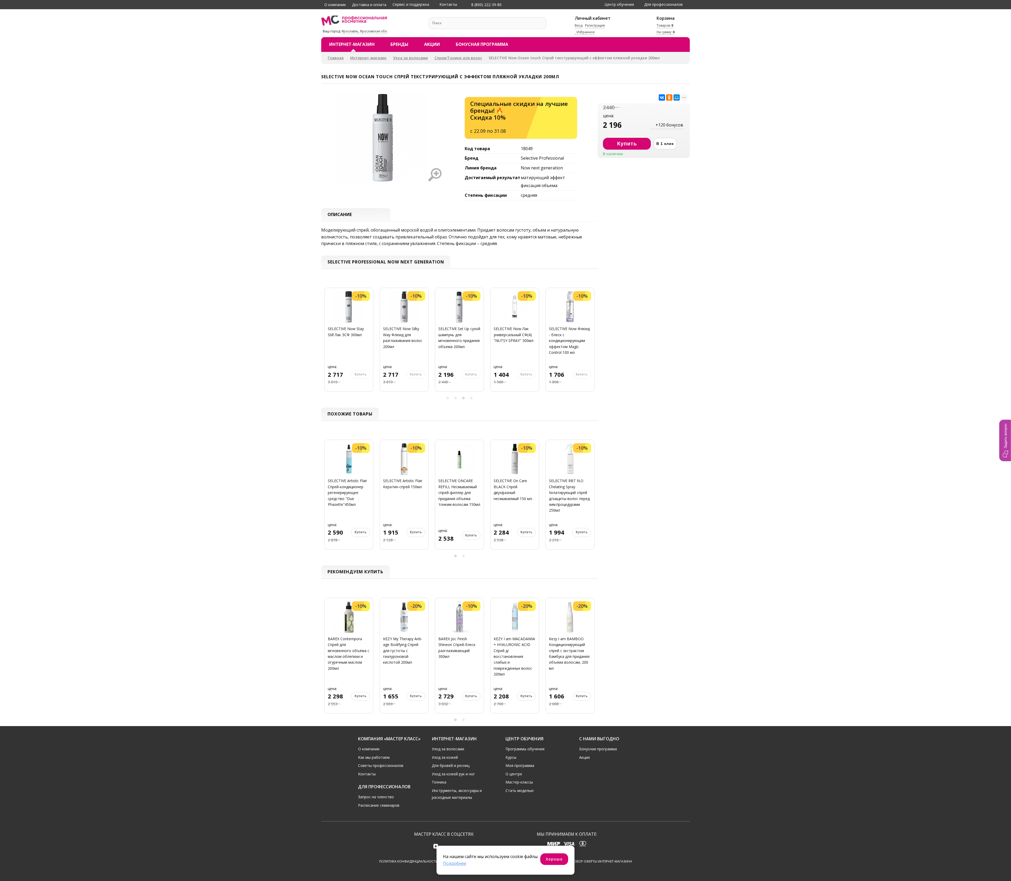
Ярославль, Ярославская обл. (364, 31)
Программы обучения (525, 748)
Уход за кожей (445, 757)
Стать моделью (520, 790)
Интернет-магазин (352, 44)
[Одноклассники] (669, 97)
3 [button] (463, 398)
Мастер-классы (519, 782)
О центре (514, 773)
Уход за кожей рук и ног (453, 773)
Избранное (585, 32)
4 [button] (471, 398)
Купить (360, 532)
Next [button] (591, 343)
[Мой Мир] (676, 97)
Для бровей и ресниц (450, 765)
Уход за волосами (410, 57)
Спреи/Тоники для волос (458, 57)
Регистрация (595, 25)
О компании (335, 4)
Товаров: (665, 25)
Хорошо (554, 859)
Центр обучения (619, 4)
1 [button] (447, 398)
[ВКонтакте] (662, 97)
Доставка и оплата (369, 4)
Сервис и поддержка (411, 4)
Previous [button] (327, 343)
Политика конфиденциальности (408, 861)
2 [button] (455, 398)
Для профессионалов (663, 4)
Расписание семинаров (378, 805)
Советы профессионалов (380, 765)
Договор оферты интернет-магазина (599, 861)
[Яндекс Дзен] (436, 846)
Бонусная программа (482, 44)
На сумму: (666, 32)
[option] (348, 343)
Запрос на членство (376, 796)
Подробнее (454, 863)
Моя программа (520, 765)
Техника (439, 782)
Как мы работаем (374, 757)
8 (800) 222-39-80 (486, 4)
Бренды (399, 44)
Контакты (448, 4)
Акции (432, 44)
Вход (578, 25)
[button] (1005, 440)
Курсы (511, 757)
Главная (336, 57)
